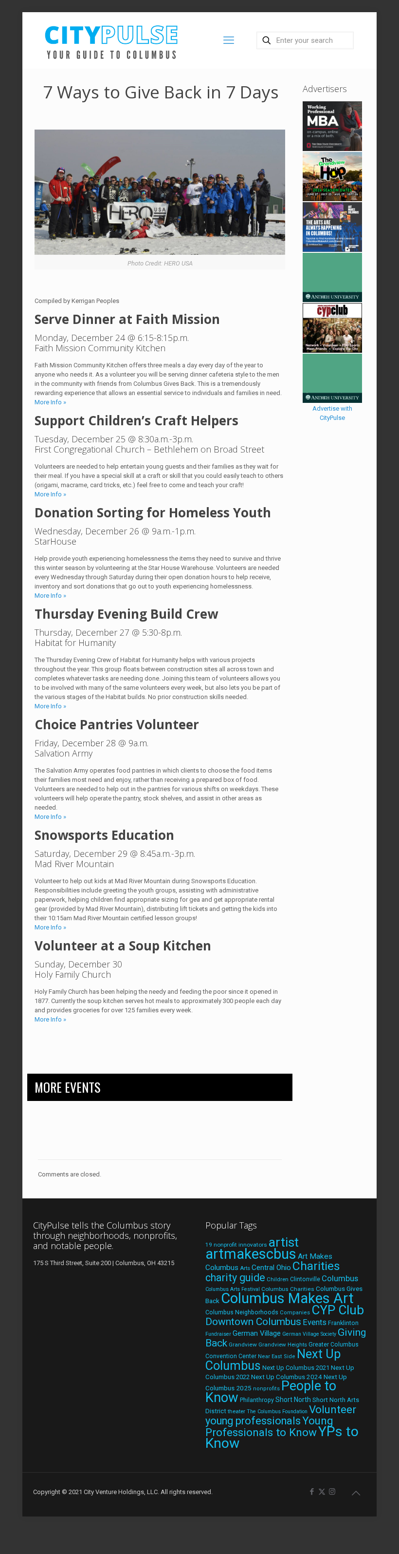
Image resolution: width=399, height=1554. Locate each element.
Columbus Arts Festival (232, 1289)
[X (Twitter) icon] (322, 1491)
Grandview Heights (282, 1344)
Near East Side (276, 1356)
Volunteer (332, 1409)
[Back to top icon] (355, 1493)
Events (314, 1322)
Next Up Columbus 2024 (286, 1377)
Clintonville (305, 1279)
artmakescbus (250, 1254)
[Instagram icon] (332, 1491)
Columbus (340, 1278)
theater (236, 1411)
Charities (316, 1266)
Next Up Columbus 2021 (295, 1367)
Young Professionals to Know (269, 1426)
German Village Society (309, 1334)
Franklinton (343, 1323)
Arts (245, 1268)
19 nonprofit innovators (236, 1244)
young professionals (253, 1421)
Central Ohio (271, 1267)
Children (278, 1279)
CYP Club (337, 1310)
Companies (295, 1312)
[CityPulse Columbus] (112, 40)
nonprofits (266, 1388)
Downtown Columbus (253, 1321)
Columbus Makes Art (287, 1298)
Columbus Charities (287, 1289)
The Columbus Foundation (277, 1411)
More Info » (50, 402)
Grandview (243, 1344)
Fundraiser (218, 1334)
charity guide (235, 1277)
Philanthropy (257, 1400)
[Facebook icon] (311, 1491)
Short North (293, 1399)
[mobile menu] (228, 40)
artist (284, 1242)
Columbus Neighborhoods (241, 1312)
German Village (257, 1333)
